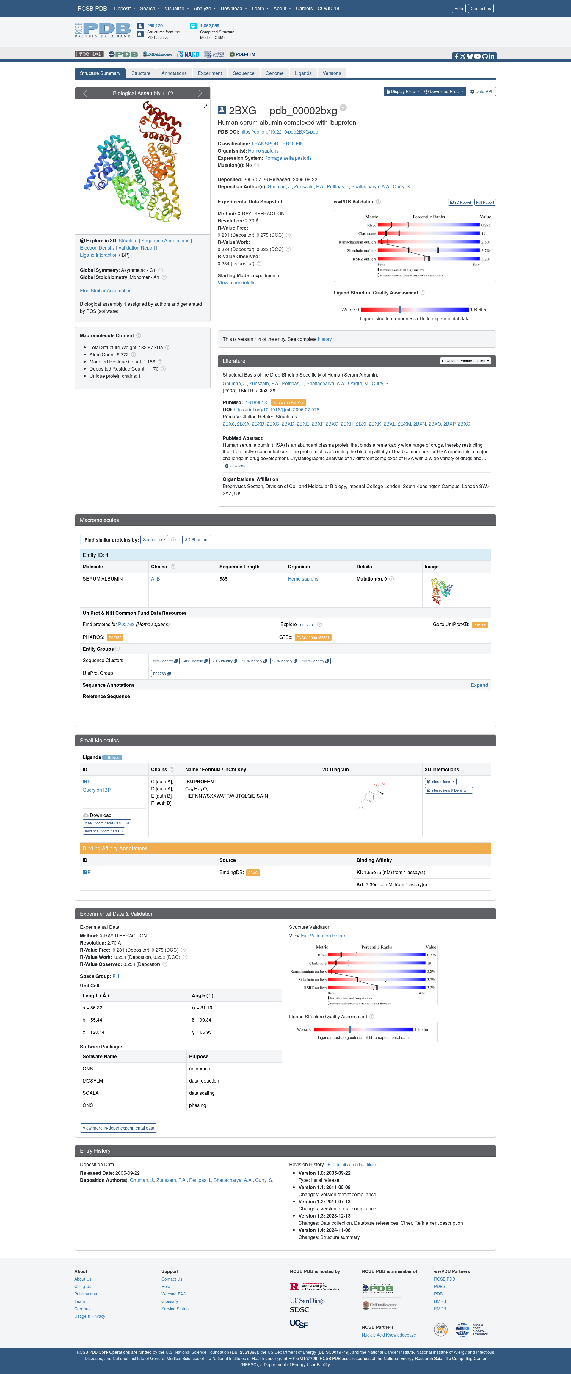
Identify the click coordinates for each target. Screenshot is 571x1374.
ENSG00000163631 (313, 637)
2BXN (419, 423)
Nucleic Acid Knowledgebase (389, 1335)
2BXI (361, 423)
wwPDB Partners (452, 1271)
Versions (332, 73)
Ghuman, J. (280, 186)
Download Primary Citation (464, 360)
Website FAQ (173, 1294)
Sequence (244, 73)
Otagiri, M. (358, 383)
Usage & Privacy (89, 1316)
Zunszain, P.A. (309, 186)
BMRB (440, 1301)
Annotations (174, 73)
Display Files (403, 91)
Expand (479, 684)
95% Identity (282, 660)
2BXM (404, 423)
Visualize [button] (175, 8)
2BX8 (229, 423)
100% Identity (313, 660)
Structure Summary (100, 73)
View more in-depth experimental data (118, 1128)
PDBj (438, 1294)
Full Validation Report (323, 935)
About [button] (280, 8)
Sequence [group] (152, 539)
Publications (85, 1294)
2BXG (332, 423)
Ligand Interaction (99, 254)
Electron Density (97, 247)
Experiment (210, 73)
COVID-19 (328, 8)
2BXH (347, 423)
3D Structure (197, 539)
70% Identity (223, 660)
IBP (87, 781)
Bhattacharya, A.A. (370, 186)
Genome (275, 73)
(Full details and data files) (351, 1164)
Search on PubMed (289, 402)
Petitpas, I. (338, 186)
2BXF (317, 423)
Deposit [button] (123, 8)
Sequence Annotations (165, 240)
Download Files (444, 91)
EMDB (440, 1309)
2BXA (243, 423)
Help (458, 8)
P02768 (126, 624)
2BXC (273, 423)
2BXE (303, 423)
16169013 (256, 402)
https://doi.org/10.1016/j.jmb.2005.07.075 (276, 409)
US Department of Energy (292, 1352)
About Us (83, 1279)
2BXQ (464, 423)
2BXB (258, 423)
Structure (140, 73)
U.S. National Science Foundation (197, 1352)
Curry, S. (402, 186)
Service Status (175, 1309)
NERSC (249, 1364)
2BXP (449, 423)
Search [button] (148, 8)
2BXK (375, 423)
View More (237, 465)
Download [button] (232, 8)
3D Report (462, 202)
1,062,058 (209, 25)
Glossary (169, 1301)
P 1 (116, 976)
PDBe (439, 1286)
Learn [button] (258, 8)
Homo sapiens (263, 150)
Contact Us (171, 1279)
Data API (483, 91)
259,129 (155, 25)
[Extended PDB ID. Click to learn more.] (343, 107)
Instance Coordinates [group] (102, 830)
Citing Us (82, 1286)
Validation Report (136, 247)
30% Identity (163, 660)
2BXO (435, 423)
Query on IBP (97, 789)
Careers (304, 8)
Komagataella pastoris (288, 157)
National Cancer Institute (391, 1352)
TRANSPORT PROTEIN (277, 143)
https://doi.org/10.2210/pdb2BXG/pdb (279, 131)
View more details (236, 282)
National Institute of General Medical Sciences (156, 1358)
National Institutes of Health (238, 1358)
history (325, 338)
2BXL (390, 423)
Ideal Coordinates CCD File (107, 822)
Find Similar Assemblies (105, 290)
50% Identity (193, 660)
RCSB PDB (92, 8)
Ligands (303, 73)
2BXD (288, 423)
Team (79, 1301)
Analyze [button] (203, 8)
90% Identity (252, 660)
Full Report (485, 202)
